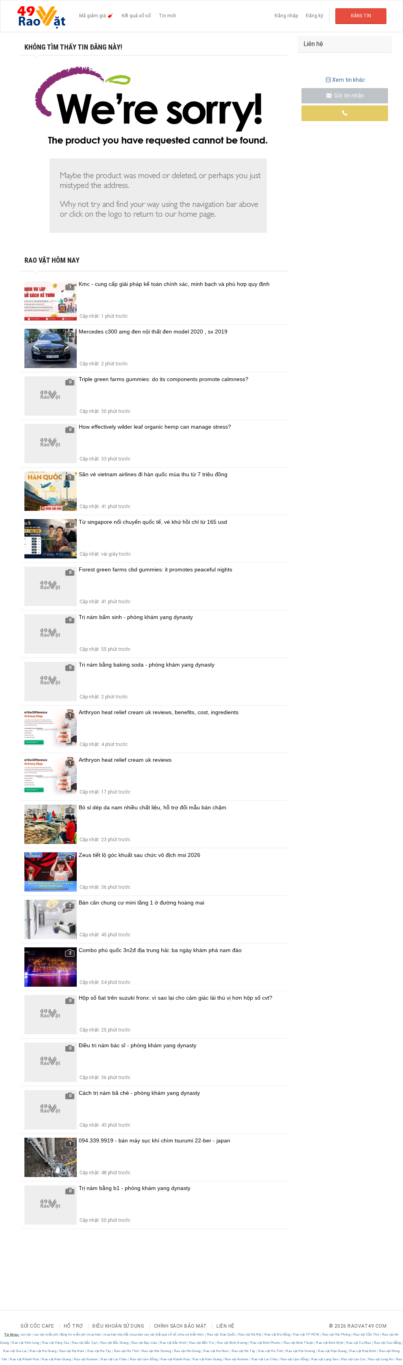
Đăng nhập (286, 15)
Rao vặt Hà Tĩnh (126, 1351)
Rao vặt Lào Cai (353, 1359)
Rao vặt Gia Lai (15, 1351)
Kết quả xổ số (136, 15)
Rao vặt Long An (380, 1359)
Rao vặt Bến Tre (201, 1343)
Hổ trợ (73, 1326)
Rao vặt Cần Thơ (366, 1334)
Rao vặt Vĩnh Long (26, 1343)
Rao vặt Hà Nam (71, 1351)
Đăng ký (314, 15)
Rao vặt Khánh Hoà (24, 1359)
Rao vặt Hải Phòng (336, 1334)
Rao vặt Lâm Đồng (144, 1359)
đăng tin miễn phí (73, 1334)
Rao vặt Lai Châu (114, 1359)
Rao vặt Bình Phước (266, 1343)
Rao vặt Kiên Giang (56, 1359)
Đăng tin (361, 15)
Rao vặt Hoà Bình (363, 1351)
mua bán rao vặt (142, 1334)
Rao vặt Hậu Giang (332, 1351)
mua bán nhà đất (116, 1334)
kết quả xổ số (166, 1334)
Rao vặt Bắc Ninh (173, 1343)
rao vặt (25, 1334)
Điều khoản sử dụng (118, 1326)
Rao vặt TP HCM (306, 1334)
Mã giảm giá (93, 15)
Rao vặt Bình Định (330, 1343)
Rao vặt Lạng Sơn (325, 1359)
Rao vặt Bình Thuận (298, 1343)
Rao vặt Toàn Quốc (221, 1334)
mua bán (94, 1334)
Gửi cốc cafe (37, 1326)
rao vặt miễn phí (46, 1334)
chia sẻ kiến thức (191, 1334)
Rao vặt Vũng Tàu (55, 1343)
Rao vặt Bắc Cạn (84, 1343)
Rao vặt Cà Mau (359, 1343)
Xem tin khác (348, 80)
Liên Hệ (225, 1326)
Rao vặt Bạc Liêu (144, 1343)
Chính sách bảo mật (180, 1326)
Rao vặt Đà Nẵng (278, 1334)
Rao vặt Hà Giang (43, 1351)
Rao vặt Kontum (86, 1359)
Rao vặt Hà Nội (250, 1334)
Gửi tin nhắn (348, 95)
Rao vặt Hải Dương (156, 1351)
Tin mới (167, 15)
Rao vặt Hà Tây (99, 1351)
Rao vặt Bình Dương (232, 1343)
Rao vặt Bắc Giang (114, 1343)
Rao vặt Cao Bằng (387, 1343)
